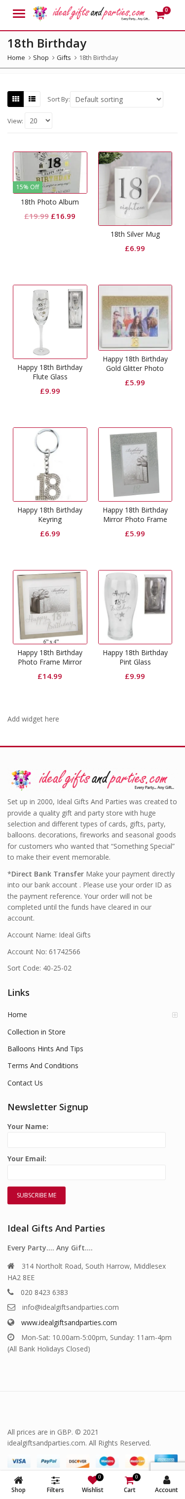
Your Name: (27, 1126)
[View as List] (32, 99)
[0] (160, 15)
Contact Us (25, 1082)
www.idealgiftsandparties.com (69, 1322)
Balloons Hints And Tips (45, 1048)
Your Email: (26, 1158)
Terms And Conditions (42, 1065)
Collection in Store (36, 1031)
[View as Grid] (15, 99)
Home (17, 1014)
